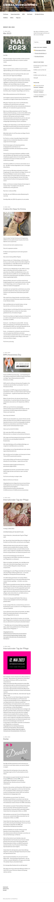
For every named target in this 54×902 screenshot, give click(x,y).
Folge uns (18, 17)
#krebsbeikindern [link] (21, 637)
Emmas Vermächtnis (20, 4)
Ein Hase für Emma (39, 14)
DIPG (23, 14)
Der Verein (29, 14)
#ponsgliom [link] (6, 637)
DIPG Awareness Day (12, 355)
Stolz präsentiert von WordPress (10, 898)
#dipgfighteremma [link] (8, 632)
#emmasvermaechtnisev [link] (20, 633)
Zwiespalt (36, 77)
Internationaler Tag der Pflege (16, 500)
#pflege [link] (20, 635)
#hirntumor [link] (6, 638)
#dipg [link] (24, 635)
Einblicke (5, 17)
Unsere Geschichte (15, 14)
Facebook (36, 87)
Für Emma (5, 14)
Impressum (5, 886)
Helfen (11, 17)
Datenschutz (6, 888)
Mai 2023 (7, 33)
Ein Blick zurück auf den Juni (40, 75)
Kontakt (5, 890)
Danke (6, 739)
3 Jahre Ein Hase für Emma (14, 209)
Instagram (41, 87)
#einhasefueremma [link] (8, 633)
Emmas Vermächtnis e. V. (40, 53)
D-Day (35, 72)
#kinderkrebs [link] (13, 637)
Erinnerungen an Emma (40, 50)
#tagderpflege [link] (14, 635)
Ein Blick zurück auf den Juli (40, 69)
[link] (10, 799)
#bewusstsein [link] (7, 635)
